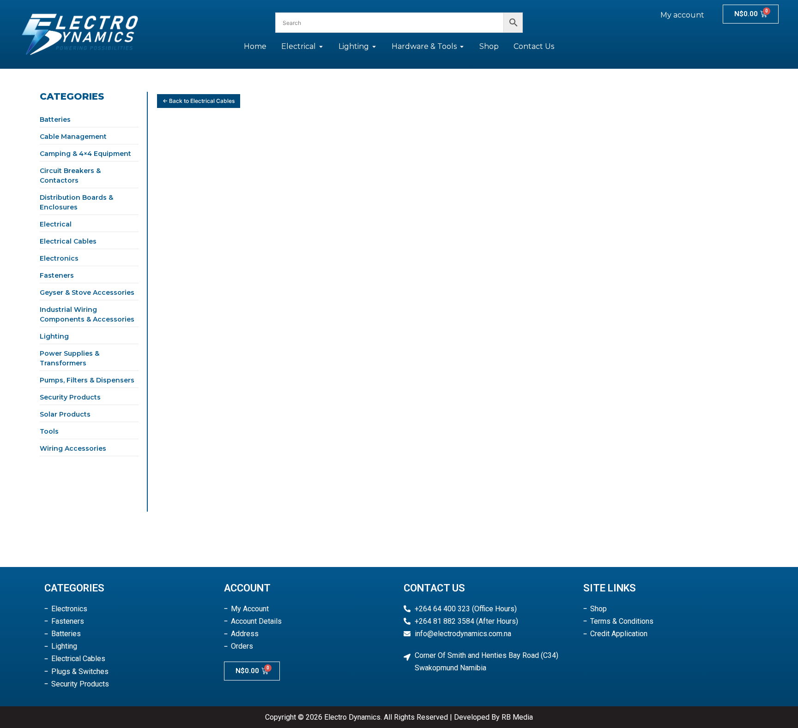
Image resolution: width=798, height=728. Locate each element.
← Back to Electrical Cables (199, 100)
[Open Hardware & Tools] (462, 46)
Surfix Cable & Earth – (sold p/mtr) (214, 256)
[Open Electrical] (321, 46)
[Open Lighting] (374, 46)
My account (682, 15)
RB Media (517, 717)
